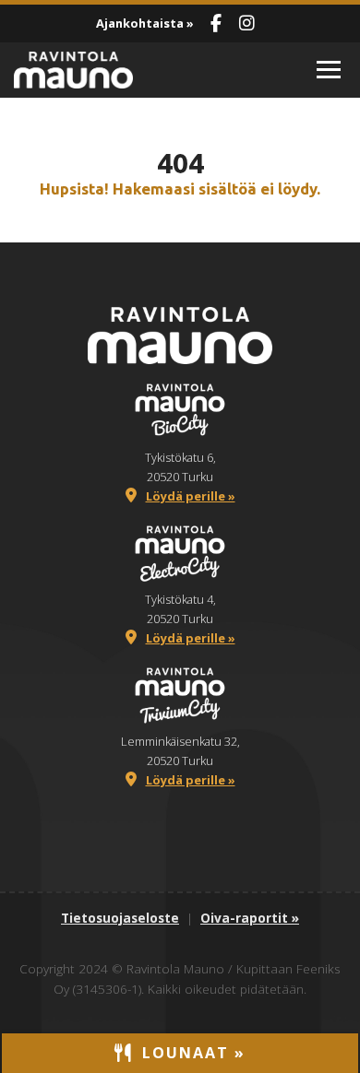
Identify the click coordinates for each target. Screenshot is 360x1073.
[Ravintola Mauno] (147, 70)
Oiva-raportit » (249, 917)
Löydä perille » (190, 496)
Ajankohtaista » (145, 23)
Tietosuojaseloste (120, 917)
